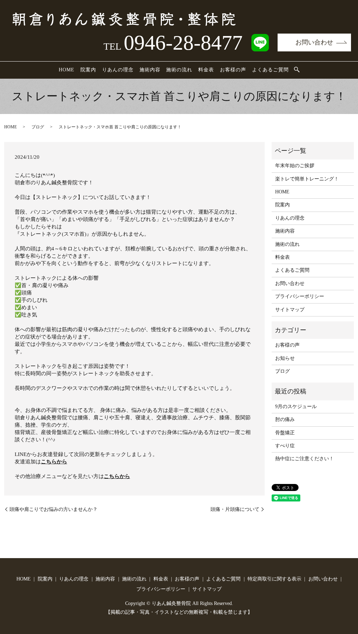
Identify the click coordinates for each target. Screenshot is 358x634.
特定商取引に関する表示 (274, 579)
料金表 (206, 69)
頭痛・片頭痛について (234, 509)
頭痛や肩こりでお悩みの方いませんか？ (53, 509)
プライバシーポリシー (299, 296)
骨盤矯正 (285, 432)
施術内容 (149, 69)
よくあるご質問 (270, 69)
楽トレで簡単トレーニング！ (307, 178)
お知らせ (285, 358)
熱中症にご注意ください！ (304, 458)
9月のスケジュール (296, 406)
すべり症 (285, 445)
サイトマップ (290, 309)
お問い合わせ (314, 42)
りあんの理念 (118, 69)
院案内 (88, 69)
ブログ (37, 126)
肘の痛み (285, 419)
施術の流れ (179, 69)
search (297, 70)
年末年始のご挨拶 (294, 165)
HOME (66, 69)
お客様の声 (233, 69)
